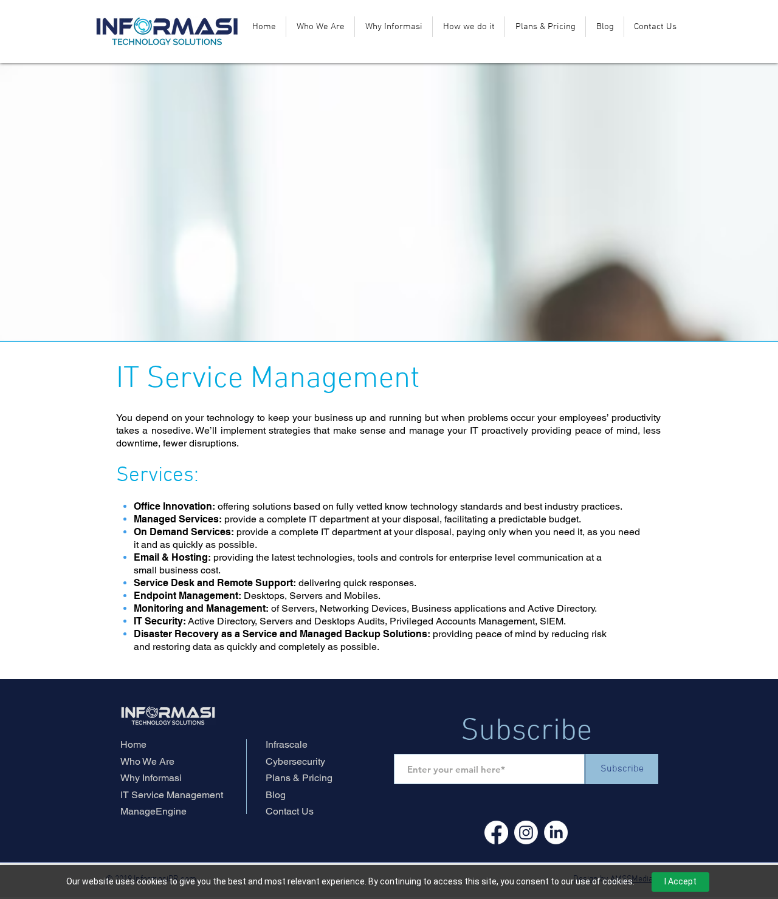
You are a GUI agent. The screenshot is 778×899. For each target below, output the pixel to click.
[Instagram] (526, 832)
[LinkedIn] (556, 832)
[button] (468, 26)
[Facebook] (496, 832)
